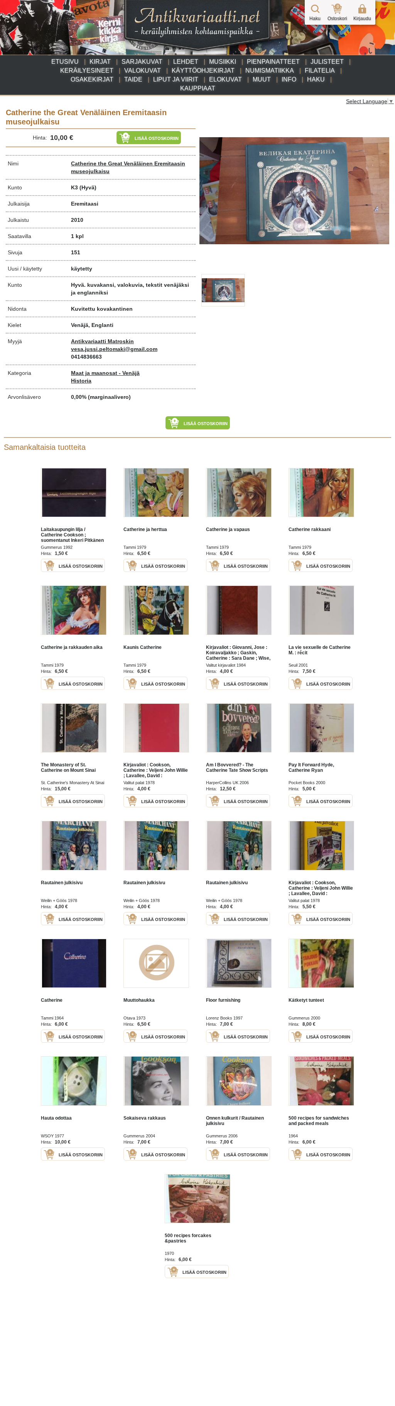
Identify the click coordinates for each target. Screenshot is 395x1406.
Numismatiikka (269, 70)
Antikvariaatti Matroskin (102, 341)
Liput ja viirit (175, 79)
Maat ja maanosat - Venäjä (105, 373)
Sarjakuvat (142, 61)
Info (289, 79)
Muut (262, 79)
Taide (133, 79)
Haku (316, 79)
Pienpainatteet (273, 61)
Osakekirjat (92, 79)
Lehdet (185, 61)
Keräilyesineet (86, 70)
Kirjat (100, 61)
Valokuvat (142, 70)
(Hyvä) (87, 187)
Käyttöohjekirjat (203, 70)
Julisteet (327, 61)
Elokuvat (225, 79)
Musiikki (222, 61)
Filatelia (320, 70)
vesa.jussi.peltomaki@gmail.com (114, 349)
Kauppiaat (197, 88)
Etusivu (65, 61)
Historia (81, 381)
